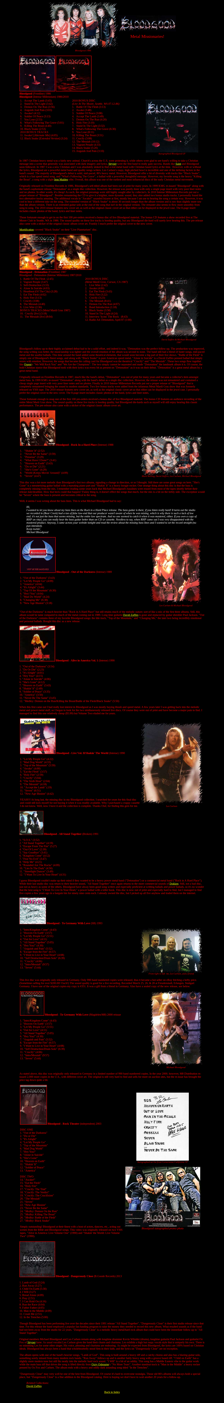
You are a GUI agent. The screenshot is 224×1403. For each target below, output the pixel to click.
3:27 (38, 1285)
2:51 (31, 1298)
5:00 (44, 1317)
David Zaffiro (130, 614)
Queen (27, 364)
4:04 (41, 1304)
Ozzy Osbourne (100, 1364)
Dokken (174, 883)
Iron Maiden (61, 179)
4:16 (42, 1301)
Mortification (26, 229)
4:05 (40, 1307)
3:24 (41, 1282)
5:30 (43, 1288)
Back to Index (112, 1392)
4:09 (40, 1295)
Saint (178, 163)
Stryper (112, 163)
